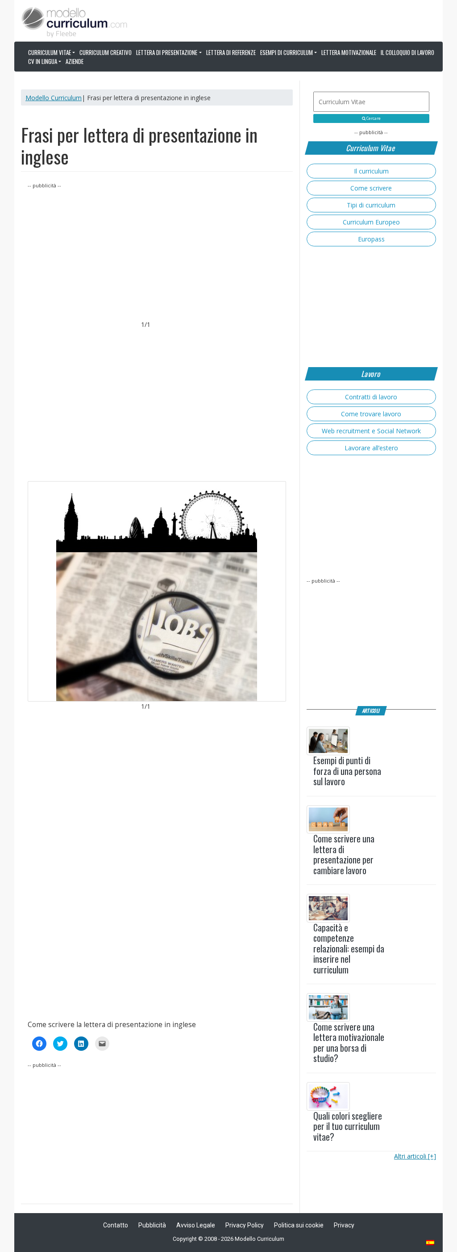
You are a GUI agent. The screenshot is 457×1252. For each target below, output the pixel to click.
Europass (371, 239)
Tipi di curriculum (371, 205)
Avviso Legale (195, 1225)
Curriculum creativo (105, 52)
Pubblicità (152, 1225)
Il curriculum (371, 171)
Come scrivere (371, 188)
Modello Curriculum (53, 97)
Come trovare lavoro (371, 414)
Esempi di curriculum (286, 52)
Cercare (373, 118)
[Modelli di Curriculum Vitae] (430, 1243)
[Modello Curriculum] (74, 21)
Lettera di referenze (231, 52)
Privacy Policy (244, 1225)
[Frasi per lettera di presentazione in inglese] (157, 591)
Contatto (115, 1225)
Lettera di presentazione (166, 52)
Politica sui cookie (299, 1225)
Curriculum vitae (49, 52)
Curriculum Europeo (371, 222)
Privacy (344, 1225)
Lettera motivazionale (348, 52)
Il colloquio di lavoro (407, 52)
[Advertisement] (157, 252)
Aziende (74, 61)
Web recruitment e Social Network (371, 431)
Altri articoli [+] (415, 1156)
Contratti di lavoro (371, 397)
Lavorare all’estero (371, 448)
